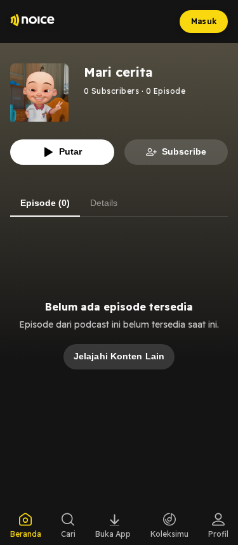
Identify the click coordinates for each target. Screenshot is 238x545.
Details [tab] (103, 203)
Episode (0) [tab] (45, 203)
